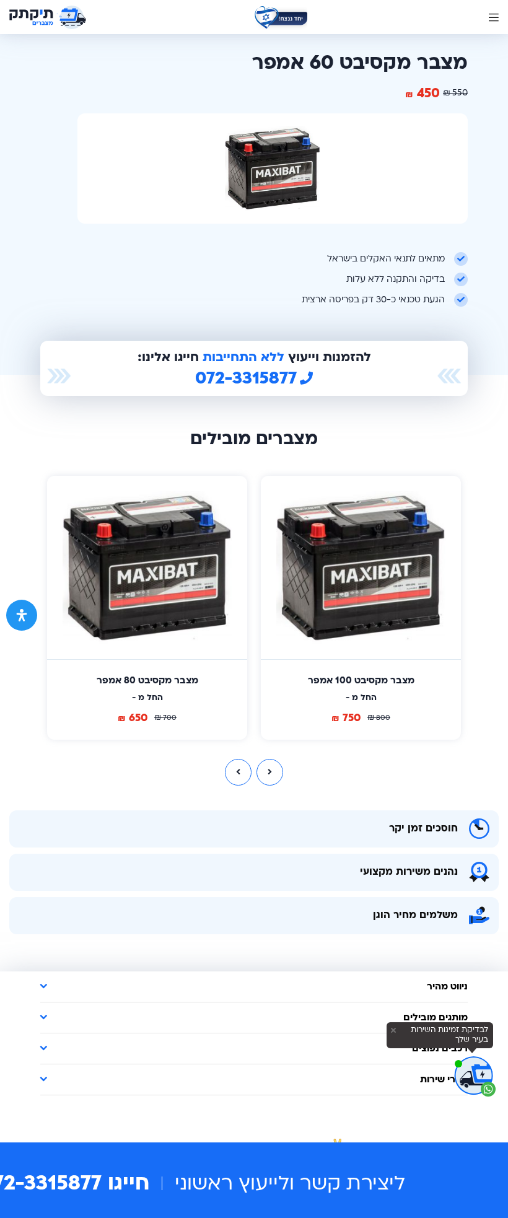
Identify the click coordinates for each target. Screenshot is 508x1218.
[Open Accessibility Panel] (21, 615)
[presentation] (238, 772)
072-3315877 (246, 378)
